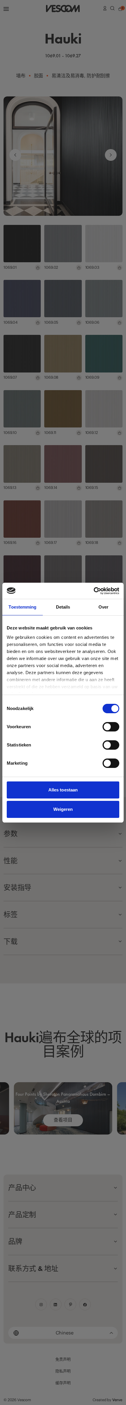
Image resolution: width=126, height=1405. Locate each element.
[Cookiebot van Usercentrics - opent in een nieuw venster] (93, 591)
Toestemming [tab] (22, 606)
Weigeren (63, 809)
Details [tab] (63, 606)
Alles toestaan (63, 789)
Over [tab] (103, 606)
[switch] (111, 726)
